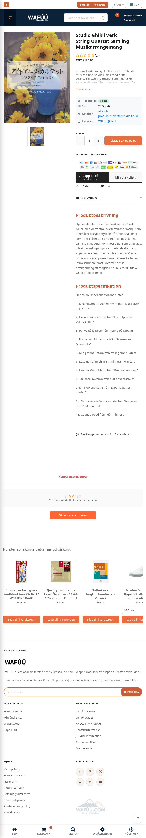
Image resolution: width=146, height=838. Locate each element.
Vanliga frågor (13, 769)
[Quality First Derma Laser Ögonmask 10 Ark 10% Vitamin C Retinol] (61, 571)
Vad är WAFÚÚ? (85, 711)
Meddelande (84, 748)
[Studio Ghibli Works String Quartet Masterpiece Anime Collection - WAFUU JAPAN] (37, 136)
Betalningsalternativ (17, 794)
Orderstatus (11, 723)
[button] (85, 55)
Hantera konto (13, 711)
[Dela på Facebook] (95, 186)
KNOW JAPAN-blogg (88, 723)
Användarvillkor (86, 742)
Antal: (80, 133)
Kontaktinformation (88, 730)
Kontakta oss (12, 812)
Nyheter (116, 116)
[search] (103, 18)
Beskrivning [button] (86, 198)
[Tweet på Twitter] (102, 186)
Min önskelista (13, 717)
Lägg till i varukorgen (21, 619)
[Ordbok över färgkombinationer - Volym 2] (101, 571)
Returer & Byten (14, 788)
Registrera (99, 4)
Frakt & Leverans (14, 775)
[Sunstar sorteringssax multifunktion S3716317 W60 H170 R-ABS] (21, 571)
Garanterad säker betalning (91, 154)
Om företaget (84, 717)
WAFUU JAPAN (107, 121)
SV (135, 4)
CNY (117, 4)
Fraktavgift (10, 781)
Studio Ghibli (130, 116)
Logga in (85, 4)
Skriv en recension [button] (73, 515)
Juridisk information (88, 736)
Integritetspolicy (14, 800)
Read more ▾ (83, 89)
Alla (100, 111)
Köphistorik (11, 730)
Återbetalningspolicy (17, 806)
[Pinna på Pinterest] (109, 186)
